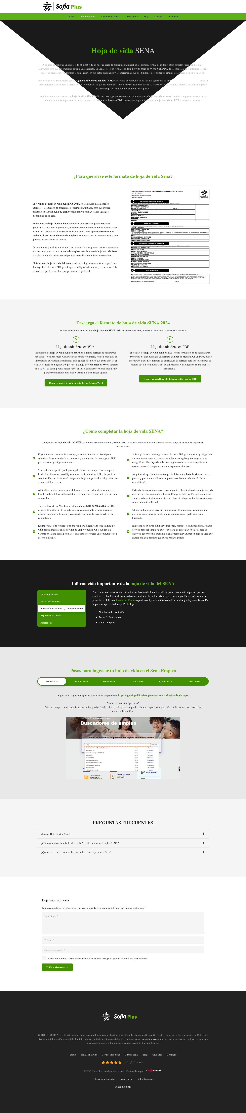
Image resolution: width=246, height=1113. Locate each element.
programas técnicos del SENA (183, 80)
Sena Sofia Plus (89, 1054)
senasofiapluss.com (151, 1039)
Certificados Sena (111, 1054)
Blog (145, 1054)
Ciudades (157, 1054)
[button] (97, 16)
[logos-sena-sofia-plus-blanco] (123, 1016)
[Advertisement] (123, 142)
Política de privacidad (104, 1078)
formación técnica (126, 600)
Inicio (73, 1054)
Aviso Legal (126, 1078)
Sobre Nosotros (145, 1078)
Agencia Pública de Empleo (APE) (94, 80)
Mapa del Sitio (123, 1086)
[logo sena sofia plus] (66, 6)
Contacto (171, 1054)
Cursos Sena (131, 1054)
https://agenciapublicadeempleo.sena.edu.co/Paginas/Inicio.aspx (153, 695)
